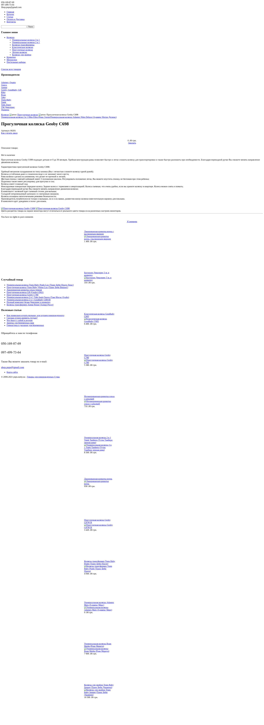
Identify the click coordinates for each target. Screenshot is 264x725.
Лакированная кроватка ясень (98, 479)
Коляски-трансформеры (23, 45)
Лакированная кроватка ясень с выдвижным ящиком (99, 232)
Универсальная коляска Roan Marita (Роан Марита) (97, 645)
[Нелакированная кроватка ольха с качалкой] (98, 404)
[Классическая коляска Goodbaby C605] (98, 321)
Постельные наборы (16, 62)
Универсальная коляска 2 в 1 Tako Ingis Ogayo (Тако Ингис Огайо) (38, 297)
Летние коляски (19, 52)
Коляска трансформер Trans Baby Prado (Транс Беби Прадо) (99, 562)
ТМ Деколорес (8, 107)
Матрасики (12, 60)
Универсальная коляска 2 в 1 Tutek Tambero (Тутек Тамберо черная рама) (98, 440)
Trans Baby (6, 100)
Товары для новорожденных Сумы (43, 377)
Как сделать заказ (9, 133)
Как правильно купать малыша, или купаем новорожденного (35, 315)
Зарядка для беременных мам (20, 323)
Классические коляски (22, 47)
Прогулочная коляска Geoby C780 (22, 295)
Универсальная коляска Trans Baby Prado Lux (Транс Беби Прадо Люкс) (40, 285)
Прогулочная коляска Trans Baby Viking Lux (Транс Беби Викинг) (37, 287)
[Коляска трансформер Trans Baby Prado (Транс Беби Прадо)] (98, 571)
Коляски (10, 37)
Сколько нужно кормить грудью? (22, 318)
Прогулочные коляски (22, 50)
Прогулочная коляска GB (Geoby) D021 (25, 292)
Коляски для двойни (21, 55)
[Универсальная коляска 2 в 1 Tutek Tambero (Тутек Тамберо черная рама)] (98, 450)
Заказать (132, 143)
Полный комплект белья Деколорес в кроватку (28, 302)
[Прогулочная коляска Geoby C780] (98, 362)
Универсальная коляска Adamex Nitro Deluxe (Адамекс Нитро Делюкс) (83, 117)
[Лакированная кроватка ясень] (98, 484)
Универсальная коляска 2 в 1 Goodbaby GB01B (29, 300)
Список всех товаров (11, 69)
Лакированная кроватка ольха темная (24, 290)
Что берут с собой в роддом (19, 320)
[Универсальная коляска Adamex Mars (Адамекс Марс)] (98, 610)
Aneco (4, 85)
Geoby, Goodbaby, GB (11, 90)
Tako (3, 97)
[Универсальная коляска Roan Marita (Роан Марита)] (98, 651)
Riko (3, 92)
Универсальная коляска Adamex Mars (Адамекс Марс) (99, 603)
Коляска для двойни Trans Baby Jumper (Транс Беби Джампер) (99, 686)
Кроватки (11, 57)
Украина (5, 110)
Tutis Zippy (6, 105)
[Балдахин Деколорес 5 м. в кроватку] (98, 280)
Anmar (4, 87)
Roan (3, 95)
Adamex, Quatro (8, 82)
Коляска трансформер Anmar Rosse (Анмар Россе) (30, 305)
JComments (132, 221)
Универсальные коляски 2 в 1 (26, 42)
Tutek (3, 102)
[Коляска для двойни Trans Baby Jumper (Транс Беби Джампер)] (98, 695)
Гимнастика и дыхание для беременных (25, 325)
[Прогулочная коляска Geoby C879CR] (98, 527)
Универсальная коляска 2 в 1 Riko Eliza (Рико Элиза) (25, 117)
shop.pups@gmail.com (12, 367)
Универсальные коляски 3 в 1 (26, 40)
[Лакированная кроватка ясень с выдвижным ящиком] (98, 239)
